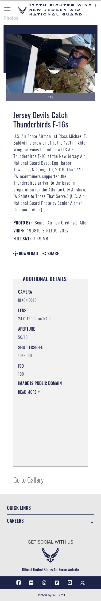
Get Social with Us (50, 542)
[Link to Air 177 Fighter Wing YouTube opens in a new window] (69, 582)
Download (28, 253)
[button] (7, 10)
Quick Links (19, 507)
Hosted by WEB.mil (50, 595)
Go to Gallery (28, 479)
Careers (15, 520)
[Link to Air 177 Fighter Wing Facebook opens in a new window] (18, 582)
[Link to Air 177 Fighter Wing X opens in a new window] (82, 582)
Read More (28, 392)
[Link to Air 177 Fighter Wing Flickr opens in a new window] (31, 582)
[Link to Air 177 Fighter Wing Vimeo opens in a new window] (56, 582)
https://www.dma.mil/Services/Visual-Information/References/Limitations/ (46, 457)
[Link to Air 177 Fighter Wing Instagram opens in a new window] (44, 582)
